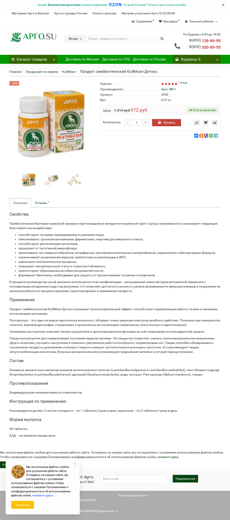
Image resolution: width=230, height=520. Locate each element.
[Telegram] (216, 136)
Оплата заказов (104, 13)
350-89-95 (205, 47)
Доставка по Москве (82, 59)
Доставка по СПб (116, 59)
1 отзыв (182, 82)
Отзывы (42, 203)
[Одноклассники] (201, 136)
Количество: (112, 122)
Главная (15, 71)
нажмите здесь (168, 457)
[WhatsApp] (211, 136)
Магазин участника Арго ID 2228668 (148, 13)
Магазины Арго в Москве (30, 13)
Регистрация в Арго (132, 495)
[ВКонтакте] (196, 136)
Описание (20, 203)
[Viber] (206, 136)
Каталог (32, 59)
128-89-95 (205, 40)
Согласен (22, 505)
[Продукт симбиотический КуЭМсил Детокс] (28, 179)
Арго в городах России (70, 13)
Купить (169, 122)
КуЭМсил (69, 71)
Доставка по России (149, 59)
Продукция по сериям (42, 71)
